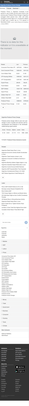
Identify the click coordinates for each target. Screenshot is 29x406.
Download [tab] (15, 8)
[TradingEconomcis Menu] (1, 2)
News (3, 237)
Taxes (4, 322)
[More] (3, 107)
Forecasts (3, 358)
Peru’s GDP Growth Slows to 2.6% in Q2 (12, 187)
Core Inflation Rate (6, 73)
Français (3, 385)
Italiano (17, 381)
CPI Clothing (5, 263)
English (3, 379)
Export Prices (4, 82)
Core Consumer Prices (7, 70)
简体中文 (17, 387)
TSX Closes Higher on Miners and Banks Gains (14, 193)
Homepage (4, 350)
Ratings (3, 360)
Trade (4, 303)
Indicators (4, 235)
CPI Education (5, 265)
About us (3, 374)
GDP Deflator (4, 88)
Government (5, 307)
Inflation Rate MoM (6, 98)
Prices (4, 252)
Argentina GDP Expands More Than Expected (14, 169)
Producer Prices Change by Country (16, 140)
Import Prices (4, 92)
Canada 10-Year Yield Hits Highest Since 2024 (14, 207)
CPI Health (4, 268)
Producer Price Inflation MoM (9, 292)
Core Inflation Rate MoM (8, 261)
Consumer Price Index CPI (8, 67)
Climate (4, 326)
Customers (4, 366)
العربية (3, 391)
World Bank (5, 335)
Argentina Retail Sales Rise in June (11, 150)
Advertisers (4, 372)
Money (4, 299)
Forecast (4, 233)
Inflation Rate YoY (6, 95)
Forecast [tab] (9, 8)
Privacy (3, 376)
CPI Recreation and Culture (9, 272)
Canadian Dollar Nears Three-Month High (13, 209)
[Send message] (26, 222)
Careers (3, 368)
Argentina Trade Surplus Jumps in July (12, 156)
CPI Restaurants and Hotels (9, 274)
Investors (3, 370)
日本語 (17, 389)
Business (5, 311)
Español (3, 381)
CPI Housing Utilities (6, 76)
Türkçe (3, 389)
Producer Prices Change (7, 104)
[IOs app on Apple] (20, 367)
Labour (4, 249)
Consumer (5, 314)
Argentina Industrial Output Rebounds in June (14, 164)
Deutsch (17, 379)
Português (4, 383)
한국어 (17, 391)
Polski (17, 383)
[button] (27, 2)
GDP (3, 245)
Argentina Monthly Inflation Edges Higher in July (14, 162)
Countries (3, 352)
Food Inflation (4, 85)
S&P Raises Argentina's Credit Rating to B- (13, 173)
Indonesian (18, 385)
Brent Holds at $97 (6, 191)
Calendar (4, 232)
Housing (4, 318)
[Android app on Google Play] (20, 371)
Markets (4, 241)
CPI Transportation (6, 79)
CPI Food (4, 267)
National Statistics (6, 333)
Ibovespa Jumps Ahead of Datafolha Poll (12, 189)
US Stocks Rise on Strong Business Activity (13, 199)
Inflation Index (5, 286)
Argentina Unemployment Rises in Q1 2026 (13, 171)
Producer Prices (5, 101)
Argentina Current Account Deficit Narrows (13, 167)
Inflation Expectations (7, 284)
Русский (3, 387)
